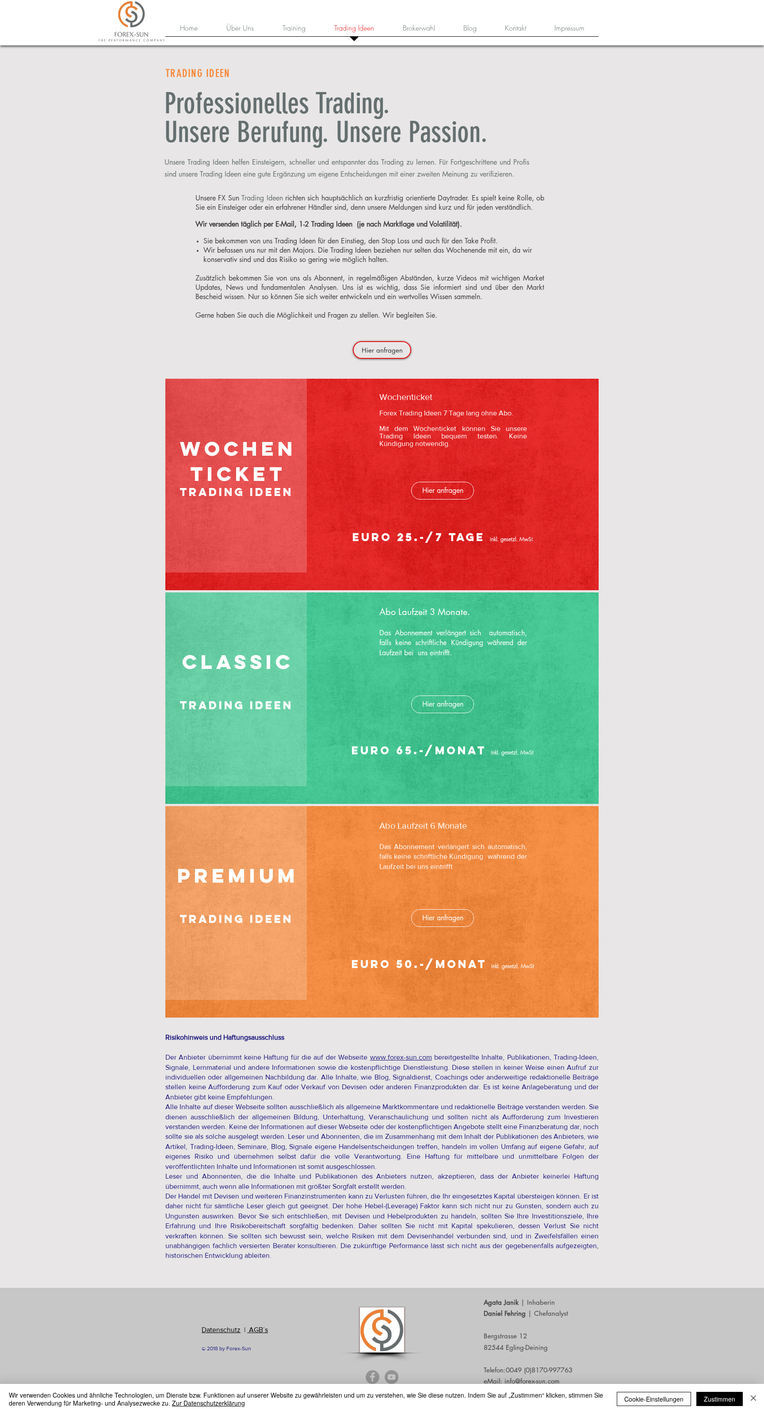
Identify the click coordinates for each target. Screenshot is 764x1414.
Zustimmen (719, 1399)
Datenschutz (221, 1329)
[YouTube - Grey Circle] (391, 1377)
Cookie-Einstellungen (654, 1399)
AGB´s (257, 1329)
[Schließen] (753, 1399)
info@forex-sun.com (532, 1381)
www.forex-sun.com (401, 1057)
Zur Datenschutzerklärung (208, 1403)
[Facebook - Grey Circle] (372, 1377)
